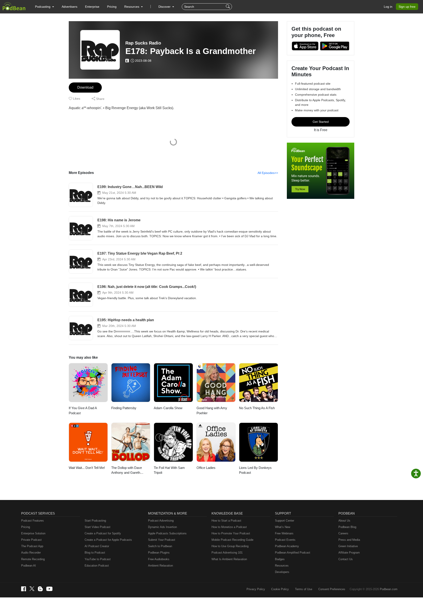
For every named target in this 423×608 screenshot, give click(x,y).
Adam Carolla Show (168, 408)
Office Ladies (206, 468)
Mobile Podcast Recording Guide (232, 539)
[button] (44, 6)
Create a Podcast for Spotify (103, 533)
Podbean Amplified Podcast (292, 552)
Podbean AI (28, 565)
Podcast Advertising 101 (227, 552)
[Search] (228, 7)
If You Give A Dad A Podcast (83, 410)
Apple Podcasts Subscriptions (167, 533)
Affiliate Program (349, 552)
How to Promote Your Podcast (231, 533)
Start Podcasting (95, 520)
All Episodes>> (268, 173)
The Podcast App (32, 546)
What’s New (282, 527)
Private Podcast (31, 539)
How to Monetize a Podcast (229, 527)
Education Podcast (97, 565)
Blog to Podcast (95, 552)
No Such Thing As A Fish (257, 408)
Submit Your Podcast (161, 539)
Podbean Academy (287, 546)
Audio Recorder (31, 552)
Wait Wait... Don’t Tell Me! (87, 468)
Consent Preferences (331, 589)
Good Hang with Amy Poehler (212, 410)
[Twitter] (32, 588)
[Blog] (40, 588)
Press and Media (349, 539)
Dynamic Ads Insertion (162, 527)
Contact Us (345, 559)
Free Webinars (284, 533)
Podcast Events (285, 539)
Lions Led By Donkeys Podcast (255, 470)
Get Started (321, 121)
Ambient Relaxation (160, 565)
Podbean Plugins (159, 552)
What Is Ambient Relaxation (229, 559)
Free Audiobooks (158, 559)
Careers (343, 533)
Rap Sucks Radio (143, 43)
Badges (280, 559)
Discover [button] (164, 6)
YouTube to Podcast (98, 559)
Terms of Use (303, 589)
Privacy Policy (256, 589)
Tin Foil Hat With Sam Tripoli (169, 470)
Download (85, 87)
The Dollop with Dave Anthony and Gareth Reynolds (126, 470)
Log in (388, 6)
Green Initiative (348, 546)
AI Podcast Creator (97, 546)
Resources (282, 565)
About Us (344, 520)
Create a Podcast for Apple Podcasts (108, 539)
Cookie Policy (280, 589)
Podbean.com (388, 589)
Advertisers (69, 6)
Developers (282, 572)
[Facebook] (23, 588)
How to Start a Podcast (226, 520)
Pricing (112, 6)
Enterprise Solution (33, 533)
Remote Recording (33, 559)
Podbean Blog (347, 527)
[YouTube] (49, 589)
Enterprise (92, 6)
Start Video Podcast (97, 527)
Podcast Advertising (161, 520)
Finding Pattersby (123, 408)
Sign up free (407, 6)
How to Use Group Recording (230, 546)
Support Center (284, 520)
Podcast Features (32, 520)
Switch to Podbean (160, 546)
